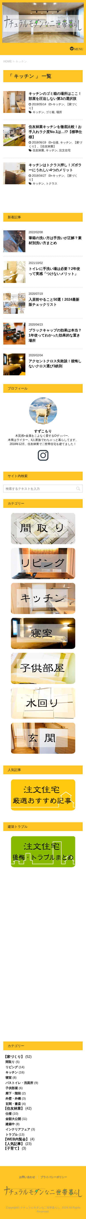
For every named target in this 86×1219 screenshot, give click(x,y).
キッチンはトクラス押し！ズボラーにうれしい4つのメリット (55, 167)
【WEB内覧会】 (16, 1139)
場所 (59, 112)
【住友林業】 (47, 146)
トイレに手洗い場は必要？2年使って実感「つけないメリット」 (54, 271)
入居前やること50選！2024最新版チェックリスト (54, 302)
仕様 (55, 142)
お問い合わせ (27, 1177)
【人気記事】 (13, 1144)
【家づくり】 (13, 1057)
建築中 (10, 1124)
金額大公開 (13, 1119)
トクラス (51, 183)
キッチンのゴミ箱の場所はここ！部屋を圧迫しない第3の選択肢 (55, 96)
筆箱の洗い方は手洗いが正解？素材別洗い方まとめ (55, 240)
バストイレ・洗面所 (19, 1083)
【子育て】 (12, 1148)
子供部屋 (12, 1088)
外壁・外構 (13, 1098)
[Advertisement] (40, 917)
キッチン (58, 104)
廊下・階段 (13, 1093)
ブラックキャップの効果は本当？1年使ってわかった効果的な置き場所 (55, 335)
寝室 (9, 1077)
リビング (12, 1067)
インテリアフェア (18, 1129)
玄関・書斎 (13, 1103)
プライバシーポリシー (54, 1177)
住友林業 (38, 150)
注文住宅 (65, 150)
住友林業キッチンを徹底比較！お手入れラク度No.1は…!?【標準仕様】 (55, 132)
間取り (10, 1062)
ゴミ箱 (50, 112)
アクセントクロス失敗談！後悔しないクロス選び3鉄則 (55, 363)
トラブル (12, 1134)
